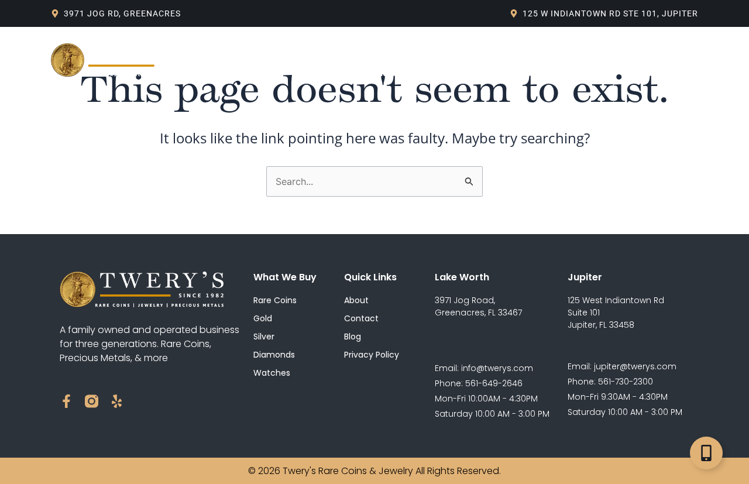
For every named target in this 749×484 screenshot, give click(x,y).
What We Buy (326, 46)
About (262, 46)
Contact (374, 73)
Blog (402, 46)
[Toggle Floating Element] (706, 453)
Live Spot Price (468, 46)
